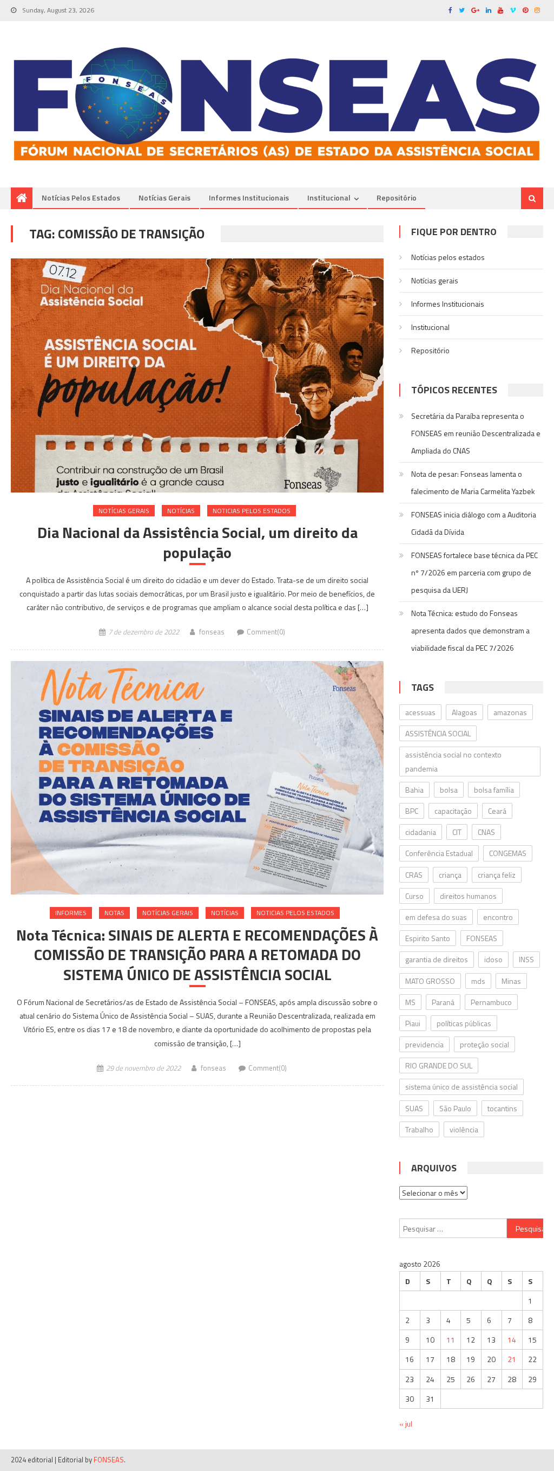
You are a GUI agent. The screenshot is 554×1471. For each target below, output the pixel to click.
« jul (405, 1423)
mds (478, 981)
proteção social (484, 1044)
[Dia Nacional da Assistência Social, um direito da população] (197, 375)
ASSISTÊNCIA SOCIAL (438, 733)
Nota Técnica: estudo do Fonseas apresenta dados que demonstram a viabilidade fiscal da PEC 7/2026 (470, 630)
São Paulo (455, 1108)
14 (511, 1339)
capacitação (453, 810)
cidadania (420, 832)
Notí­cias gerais (164, 197)
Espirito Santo (427, 938)
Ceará (497, 810)
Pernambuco (491, 1002)
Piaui (412, 1023)
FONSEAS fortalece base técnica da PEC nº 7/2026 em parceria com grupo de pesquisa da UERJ (474, 572)
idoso (493, 959)
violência (464, 1129)
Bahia (414, 789)
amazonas (510, 712)
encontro (498, 917)
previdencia (424, 1044)
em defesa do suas (436, 917)
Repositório (397, 197)
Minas (511, 981)
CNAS (486, 832)
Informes (71, 913)
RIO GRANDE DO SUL (438, 1065)
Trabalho (419, 1129)
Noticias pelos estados (252, 511)
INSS (526, 959)
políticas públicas (464, 1023)
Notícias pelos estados (81, 197)
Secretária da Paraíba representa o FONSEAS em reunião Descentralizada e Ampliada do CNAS (475, 433)
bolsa (449, 789)
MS (410, 1002)
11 (450, 1339)
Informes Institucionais (249, 197)
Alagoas (464, 712)
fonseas (212, 631)
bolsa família (494, 789)
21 (511, 1359)
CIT (456, 832)
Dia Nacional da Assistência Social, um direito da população (197, 542)
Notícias (181, 511)
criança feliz (497, 874)
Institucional (329, 197)
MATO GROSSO (430, 981)
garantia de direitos (436, 959)
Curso (414, 896)
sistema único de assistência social (461, 1086)
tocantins (502, 1108)
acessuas (420, 712)
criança (450, 874)
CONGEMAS (507, 853)
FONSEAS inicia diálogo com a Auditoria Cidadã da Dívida (473, 523)
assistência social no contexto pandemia (453, 761)
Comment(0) (266, 631)
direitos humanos (468, 896)
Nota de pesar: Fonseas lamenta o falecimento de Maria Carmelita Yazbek (473, 482)
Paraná (443, 1002)
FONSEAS (481, 938)
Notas (114, 913)
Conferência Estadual (439, 853)
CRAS (414, 874)
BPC (411, 810)
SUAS (414, 1108)
